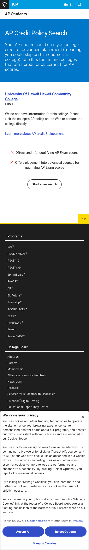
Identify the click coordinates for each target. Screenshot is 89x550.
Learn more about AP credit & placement (34, 134)
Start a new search (44, 184)
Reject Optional (66, 531)
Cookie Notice (37, 521)
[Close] (82, 416)
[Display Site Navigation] (84, 14)
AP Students (16, 14)
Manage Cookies (45, 543)
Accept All (23, 531)
